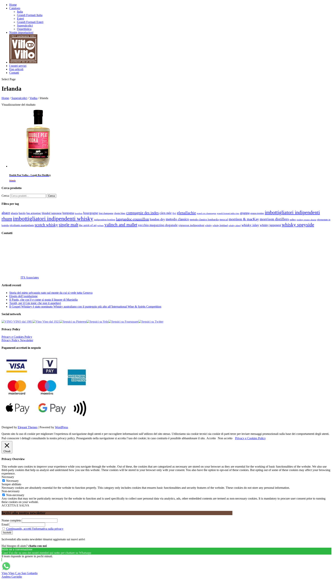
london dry (157, 219)
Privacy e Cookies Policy (17, 336)
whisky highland (220, 225)
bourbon (78, 213)
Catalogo (14, 8)
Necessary (12, 480)
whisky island (235, 225)
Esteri (20, 18)
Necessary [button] (8, 477)
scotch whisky (46, 225)
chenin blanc (119, 213)
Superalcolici (25, 25)
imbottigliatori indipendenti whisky (53, 218)
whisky (208, 225)
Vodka (33, 98)
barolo (22, 213)
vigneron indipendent (191, 225)
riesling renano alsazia (306, 220)
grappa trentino (257, 213)
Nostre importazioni (21, 32)
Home (13, 4)
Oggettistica (24, 29)
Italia (20, 11)
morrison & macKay (244, 219)
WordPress (61, 427)
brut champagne (106, 213)
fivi (174, 213)
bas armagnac (33, 213)
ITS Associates (30, 277)
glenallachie (186, 213)
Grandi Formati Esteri (30, 22)
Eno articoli (16, 69)
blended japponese (52, 213)
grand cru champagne (206, 213)
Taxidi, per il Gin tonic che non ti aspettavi (35, 303)
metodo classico (177, 219)
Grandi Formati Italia (29, 15)
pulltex (293, 219)
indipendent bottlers (104, 219)
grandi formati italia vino (228, 213)
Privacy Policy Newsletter (17, 340)
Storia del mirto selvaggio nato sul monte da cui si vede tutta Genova (50, 292)
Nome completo (11, 520)
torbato (100, 225)
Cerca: (5, 195)
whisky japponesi (270, 225)
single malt (68, 224)
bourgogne (90, 213)
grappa (245, 213)
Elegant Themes (27, 427)
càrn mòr (166, 213)
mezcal (223, 219)
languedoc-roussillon (132, 219)
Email (5, 524)
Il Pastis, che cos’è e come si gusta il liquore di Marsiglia (43, 299)
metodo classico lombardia (204, 219)
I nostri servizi (17, 65)
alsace (6, 213)
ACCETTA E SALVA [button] (15, 505)
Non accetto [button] (225, 438)
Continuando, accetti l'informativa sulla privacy (34, 528)
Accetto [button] (211, 438)
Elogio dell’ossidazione (23, 296)
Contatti (14, 72)
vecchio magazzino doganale (158, 225)
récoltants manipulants (22, 225)
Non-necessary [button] (11, 491)
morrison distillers (274, 219)
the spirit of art (88, 225)
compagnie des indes (142, 213)
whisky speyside (298, 224)
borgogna (68, 213)
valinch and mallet (120, 224)
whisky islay (250, 225)
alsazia (14, 213)
